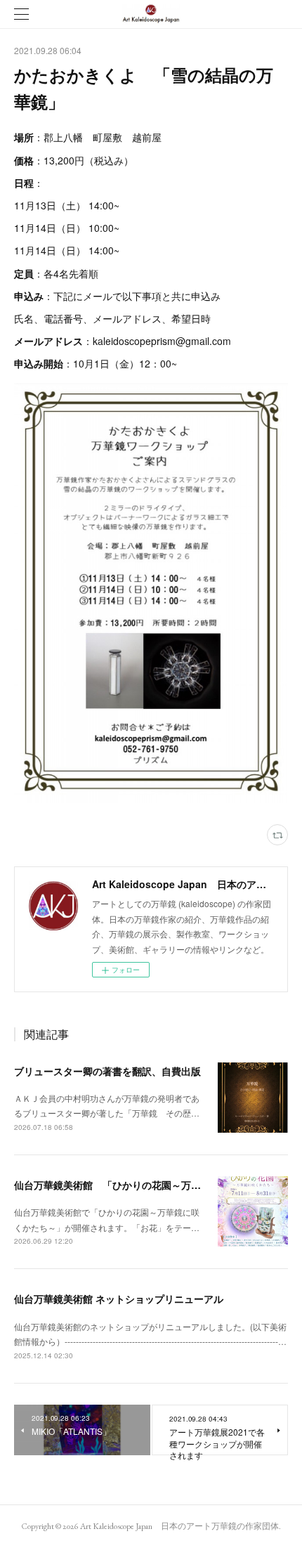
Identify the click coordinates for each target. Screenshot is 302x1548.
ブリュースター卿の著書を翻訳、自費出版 (107, 1071)
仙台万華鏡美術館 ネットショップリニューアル (118, 1299)
